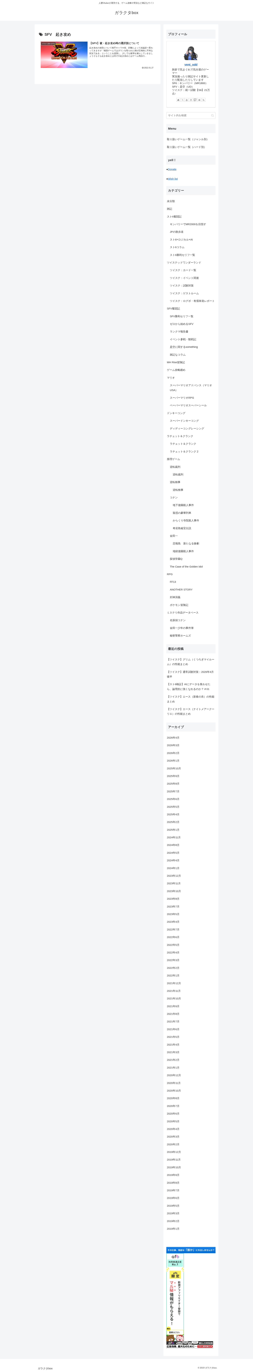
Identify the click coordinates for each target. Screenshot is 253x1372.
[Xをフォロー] (182, 100)
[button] (212, 115)
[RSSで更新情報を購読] (203, 100)
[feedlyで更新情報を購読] (199, 100)
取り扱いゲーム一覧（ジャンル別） (188, 139)
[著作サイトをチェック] (178, 100)
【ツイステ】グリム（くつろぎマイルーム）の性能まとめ (190, 662)
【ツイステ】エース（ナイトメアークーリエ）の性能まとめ (190, 711)
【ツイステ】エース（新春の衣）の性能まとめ (190, 699)
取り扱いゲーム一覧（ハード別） (186, 147)
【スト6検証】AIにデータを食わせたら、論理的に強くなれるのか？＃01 (188, 686)
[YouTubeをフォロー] (187, 100)
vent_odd (190, 64)
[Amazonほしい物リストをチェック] (191, 100)
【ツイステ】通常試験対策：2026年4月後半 (190, 674)
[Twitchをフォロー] (195, 100)
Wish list (173, 178)
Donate (172, 169)
